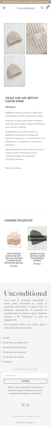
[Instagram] (28, 405)
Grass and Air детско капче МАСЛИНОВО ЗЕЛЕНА (37, 257)
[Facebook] (23, 405)
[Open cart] (47, 8)
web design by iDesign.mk (25, 422)
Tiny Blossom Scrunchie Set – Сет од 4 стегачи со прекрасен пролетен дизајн (13, 258)
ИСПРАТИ (25, 381)
